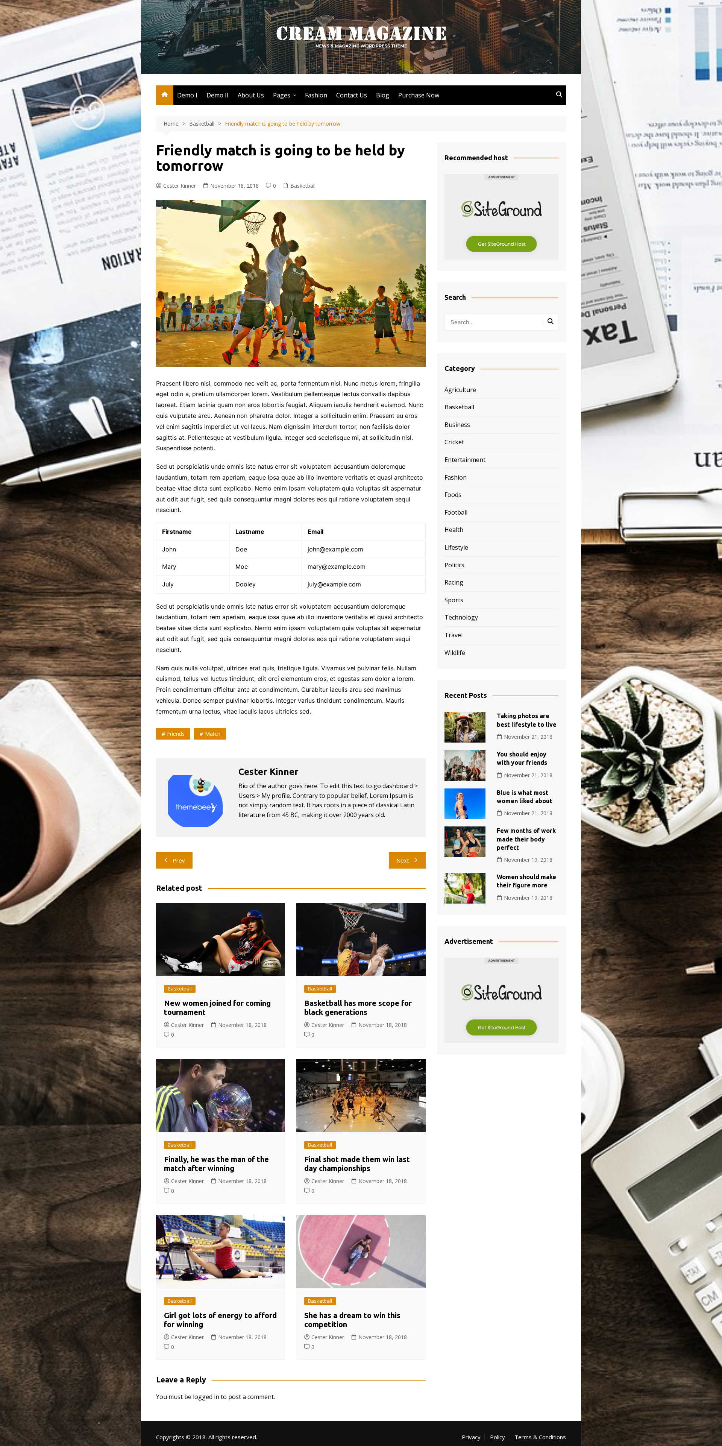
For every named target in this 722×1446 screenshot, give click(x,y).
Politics (454, 565)
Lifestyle (456, 547)
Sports (453, 600)
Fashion (316, 95)
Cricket (454, 442)
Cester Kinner (179, 185)
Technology (461, 617)
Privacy (471, 1437)
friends (176, 733)
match (212, 733)
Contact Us (351, 95)
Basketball (302, 185)
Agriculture (460, 390)
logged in (206, 1397)
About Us (251, 95)
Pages (281, 95)
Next (402, 860)
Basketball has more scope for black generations (358, 1007)
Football (455, 512)
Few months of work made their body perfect (526, 839)
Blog (382, 95)
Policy (497, 1437)
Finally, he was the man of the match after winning (216, 1164)
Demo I (187, 95)
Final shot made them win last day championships (357, 1164)
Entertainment (464, 460)
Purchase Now (418, 95)
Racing (453, 582)
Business (457, 425)
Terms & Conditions (540, 1437)
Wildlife (454, 653)
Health (453, 530)
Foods (452, 495)
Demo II (217, 95)
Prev (179, 860)
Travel (453, 635)
